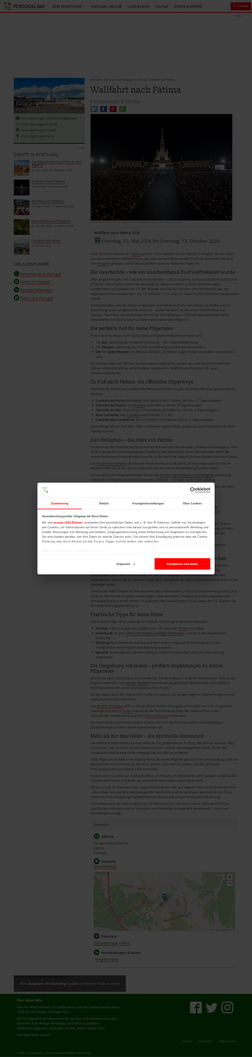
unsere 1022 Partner (68, 522)
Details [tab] (104, 503)
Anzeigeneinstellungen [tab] (148, 503)
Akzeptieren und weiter (182, 564)
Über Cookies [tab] (192, 503)
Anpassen (123, 564)
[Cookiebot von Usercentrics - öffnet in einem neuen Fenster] (193, 490)
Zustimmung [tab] (59, 503)
